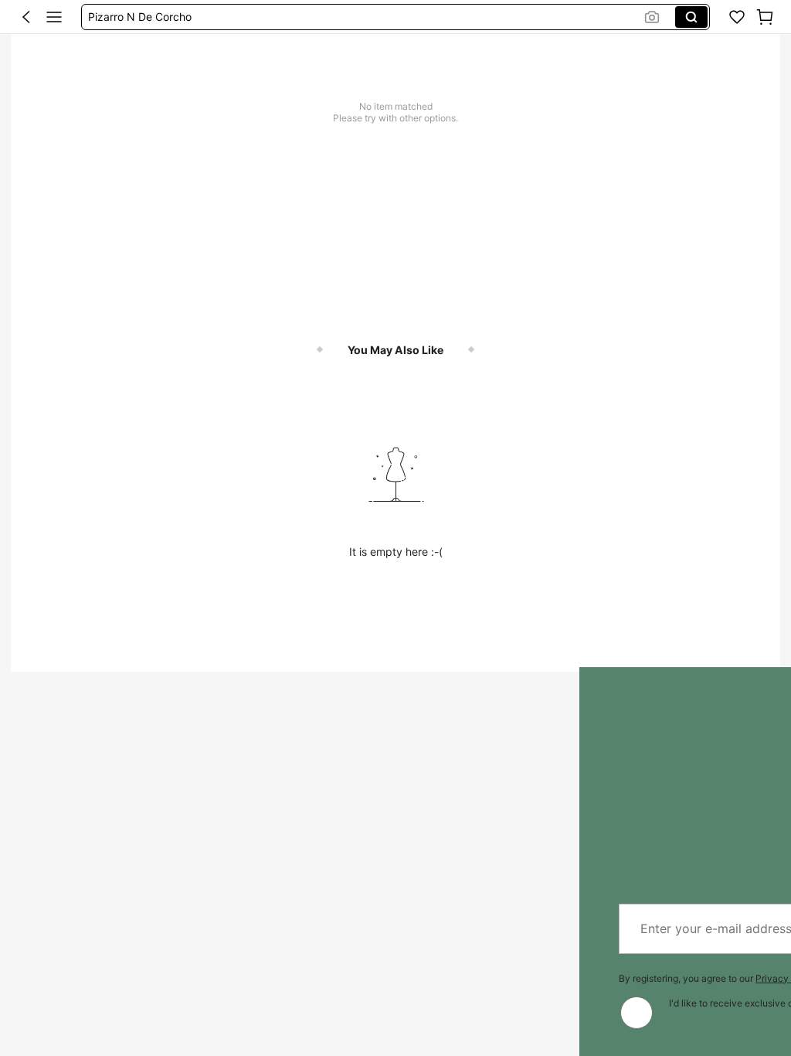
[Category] (54, 17)
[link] (737, 17)
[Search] (691, 17)
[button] (26, 17)
